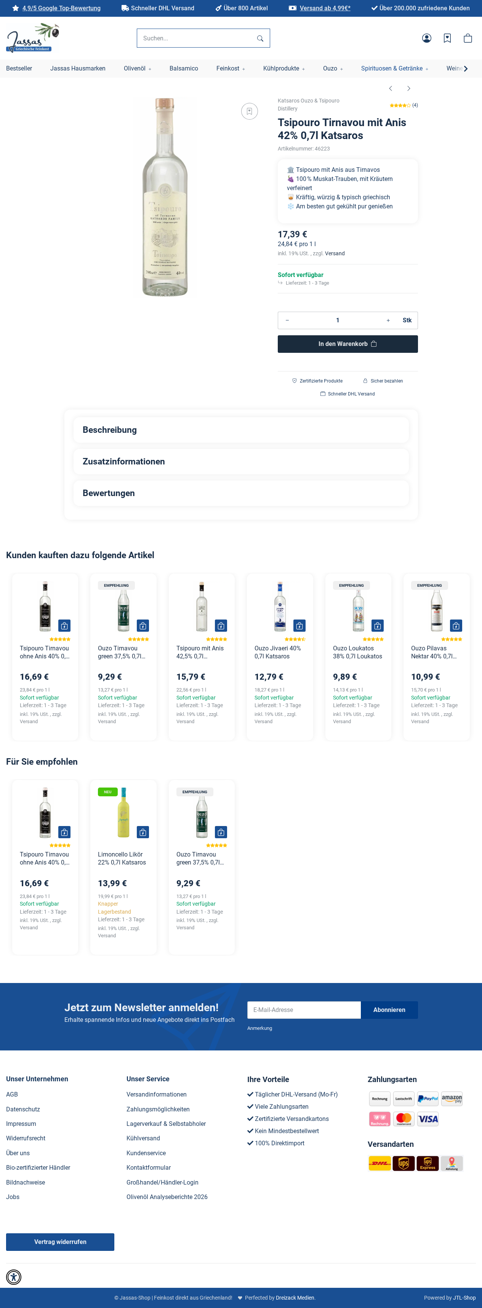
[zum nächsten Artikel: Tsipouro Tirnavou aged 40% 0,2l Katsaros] (409, 88)
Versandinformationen (157, 1094)
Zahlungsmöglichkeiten (158, 1109)
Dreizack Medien (295, 1298)
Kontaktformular (149, 1167)
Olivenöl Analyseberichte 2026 (167, 1197)
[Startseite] (32, 38)
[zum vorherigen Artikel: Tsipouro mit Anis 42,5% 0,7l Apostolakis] (390, 88)
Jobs (12, 1197)
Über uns (18, 1153)
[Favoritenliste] (447, 38)
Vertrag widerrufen (60, 1242)
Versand (335, 253)
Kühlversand (143, 1138)
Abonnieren (389, 1009)
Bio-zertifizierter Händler (38, 1167)
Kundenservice (146, 1153)
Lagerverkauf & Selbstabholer (166, 1123)
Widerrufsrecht (25, 1138)
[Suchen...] (260, 38)
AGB (12, 1094)
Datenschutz (23, 1109)
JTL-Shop (464, 1298)
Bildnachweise (25, 1182)
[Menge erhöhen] (388, 320)
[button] (427, 38)
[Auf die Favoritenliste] (249, 111)
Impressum (21, 1123)
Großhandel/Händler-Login (163, 1182)
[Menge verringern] (287, 320)
